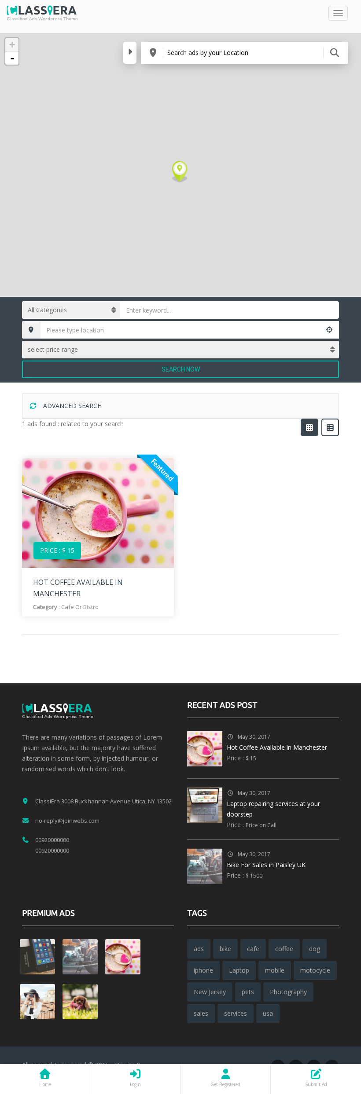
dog (314, 948)
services (235, 1013)
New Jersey (210, 992)
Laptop (239, 970)
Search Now (181, 369)
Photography (288, 992)
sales (201, 1013)
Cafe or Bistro (80, 607)
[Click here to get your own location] (329, 330)
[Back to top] (332, 1039)
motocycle (315, 970)
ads (199, 948)
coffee (284, 948)
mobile (274, 970)
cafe (253, 948)
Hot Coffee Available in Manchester (277, 747)
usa (268, 1013)
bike (225, 948)
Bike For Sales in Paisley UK (266, 865)
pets (248, 992)
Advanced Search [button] (71, 405)
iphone (203, 970)
